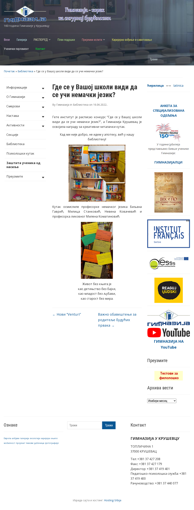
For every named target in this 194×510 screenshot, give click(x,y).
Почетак (9, 71)
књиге (54, 438)
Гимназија (62, 104)
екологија (35, 438)
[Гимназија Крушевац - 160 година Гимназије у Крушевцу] (57, 14)
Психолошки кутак (20, 153)
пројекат (20, 443)
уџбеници (39, 443)
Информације (16, 87)
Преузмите (14, 176)
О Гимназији (15, 97)
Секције (12, 135)
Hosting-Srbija (112, 500)
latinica (178, 85)
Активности (15, 125)
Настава (12, 116)
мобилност (9, 443)
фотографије (52, 443)
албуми (15, 438)
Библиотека (25, 71)
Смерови (13, 106)
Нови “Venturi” (66, 314)
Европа (7, 438)
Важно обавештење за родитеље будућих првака (117, 320)
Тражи (185, 59)
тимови (29, 443)
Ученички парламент (16, 49)
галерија (24, 438)
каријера (45, 438)
